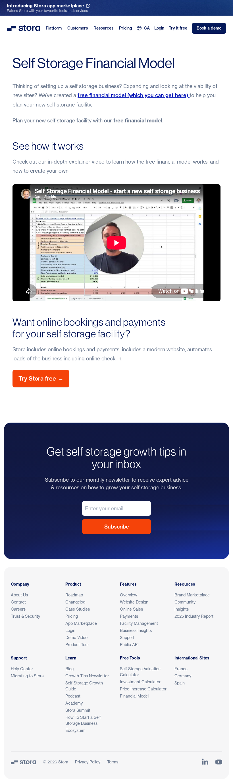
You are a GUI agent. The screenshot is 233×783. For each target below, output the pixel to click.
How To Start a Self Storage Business (83, 720)
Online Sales (131, 609)
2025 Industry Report (193, 616)
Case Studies (77, 609)
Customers (77, 28)
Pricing (125, 28)
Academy (74, 703)
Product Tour (77, 644)
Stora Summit (77, 710)
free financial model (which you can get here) (134, 95)
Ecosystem (75, 730)
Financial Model (134, 696)
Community (184, 602)
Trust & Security (25, 616)
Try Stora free (40, 378)
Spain (179, 682)
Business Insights (136, 630)
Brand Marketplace (192, 594)
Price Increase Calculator (143, 688)
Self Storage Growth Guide (84, 685)
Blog (69, 668)
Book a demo (209, 28)
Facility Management (139, 623)
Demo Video (76, 637)
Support (127, 637)
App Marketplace (81, 623)
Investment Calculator (140, 681)
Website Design (134, 602)
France (181, 668)
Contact (18, 602)
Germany (182, 675)
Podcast (72, 696)
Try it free (178, 28)
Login (159, 28)
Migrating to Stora (27, 675)
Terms (112, 761)
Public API (129, 644)
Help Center (22, 668)
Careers (18, 609)
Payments (129, 616)
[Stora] (23, 762)
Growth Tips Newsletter (87, 675)
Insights (181, 609)
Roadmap (74, 594)
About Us (19, 594)
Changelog (75, 602)
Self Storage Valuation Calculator (140, 671)
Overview (128, 594)
